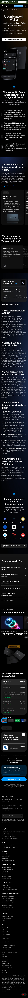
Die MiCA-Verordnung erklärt (9, 847)
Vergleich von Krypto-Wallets (10, 838)
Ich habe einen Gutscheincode (20, 755)
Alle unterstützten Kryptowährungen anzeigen (13, 545)
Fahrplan (4, 961)
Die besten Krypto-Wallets (9, 836)
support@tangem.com (7, 801)
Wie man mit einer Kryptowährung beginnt (13, 831)
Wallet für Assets (6, 878)
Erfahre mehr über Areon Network (10, 304)
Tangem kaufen (18, 6)
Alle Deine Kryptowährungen (9, 889)
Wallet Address (6, 931)
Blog (3, 954)
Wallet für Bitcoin (6, 867)
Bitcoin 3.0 (5, 927)
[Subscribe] (21, 816)
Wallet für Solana (6, 871)
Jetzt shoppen (22, 2)
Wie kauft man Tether (7, 907)
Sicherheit (4, 942)
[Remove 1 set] (2, 728)
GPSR (3, 920)
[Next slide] (25, 720)
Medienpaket (5, 963)
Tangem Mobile (6, 856)
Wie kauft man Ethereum (8, 898)
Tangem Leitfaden (7, 965)
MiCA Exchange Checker (8, 845)
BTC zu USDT (5, 885)
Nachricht (4, 956)
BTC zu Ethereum (6, 887)
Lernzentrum (5, 958)
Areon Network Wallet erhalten (14, 39)
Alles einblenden (6, 909)
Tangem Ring (5, 858)
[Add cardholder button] (23, 734)
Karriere (4, 970)
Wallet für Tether (6, 876)
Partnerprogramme (7, 949)
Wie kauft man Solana (8, 900)
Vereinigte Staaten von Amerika (14, 760)
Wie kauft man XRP (7, 905)
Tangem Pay (5, 853)
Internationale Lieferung (8, 945)
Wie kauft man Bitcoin (8, 896)
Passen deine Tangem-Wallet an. (10, 952)
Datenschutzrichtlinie (12, 820)
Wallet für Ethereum (7, 869)
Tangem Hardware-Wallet (9, 860)
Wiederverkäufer (6, 947)
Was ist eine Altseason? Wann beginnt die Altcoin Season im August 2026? (12, 633)
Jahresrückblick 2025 (7, 967)
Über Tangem (5, 940)
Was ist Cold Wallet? (7, 833)
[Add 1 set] (10, 728)
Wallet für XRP (5, 873)
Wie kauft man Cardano (8, 902)
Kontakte (4, 972)
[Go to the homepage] (5, 6)
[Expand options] (24, 994)
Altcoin (4, 929)
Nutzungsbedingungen (8, 916)
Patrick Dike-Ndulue (5, 631)
